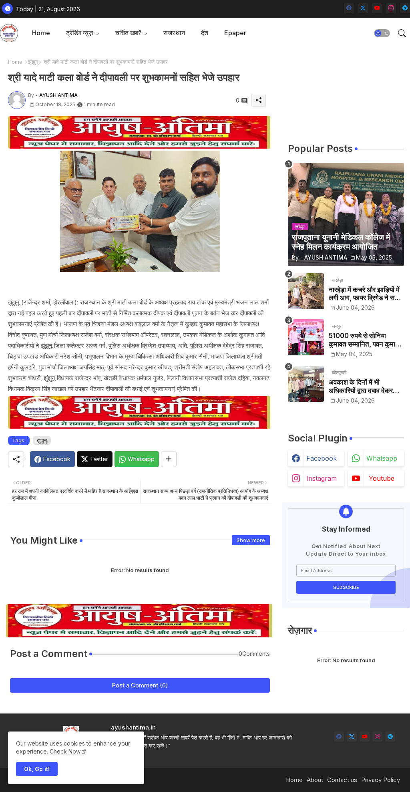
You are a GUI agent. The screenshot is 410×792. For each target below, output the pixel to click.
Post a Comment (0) (140, 685)
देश (204, 33)
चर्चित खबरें (128, 33)
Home (41, 33)
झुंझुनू (33, 61)
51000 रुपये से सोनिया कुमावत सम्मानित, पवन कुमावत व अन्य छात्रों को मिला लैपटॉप (365, 340)
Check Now (65, 751)
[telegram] (405, 8)
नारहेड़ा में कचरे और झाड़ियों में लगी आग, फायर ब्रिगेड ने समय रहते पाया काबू (365, 294)
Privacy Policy (380, 780)
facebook (321, 458)
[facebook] (349, 8)
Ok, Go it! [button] (37, 769)
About (315, 780)
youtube (381, 478)
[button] (382, 33)
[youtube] (377, 8)
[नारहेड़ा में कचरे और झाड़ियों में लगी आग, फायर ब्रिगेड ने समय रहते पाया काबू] (306, 291)
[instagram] (391, 8)
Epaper (235, 33)
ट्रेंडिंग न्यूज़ (79, 33)
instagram (321, 478)
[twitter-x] (363, 8)
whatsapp (381, 458)
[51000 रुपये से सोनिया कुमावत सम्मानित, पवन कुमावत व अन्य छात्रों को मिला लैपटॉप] (306, 337)
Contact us (342, 780)
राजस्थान (174, 33)
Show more (251, 540)
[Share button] (169, 459)
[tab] (41, 33)
